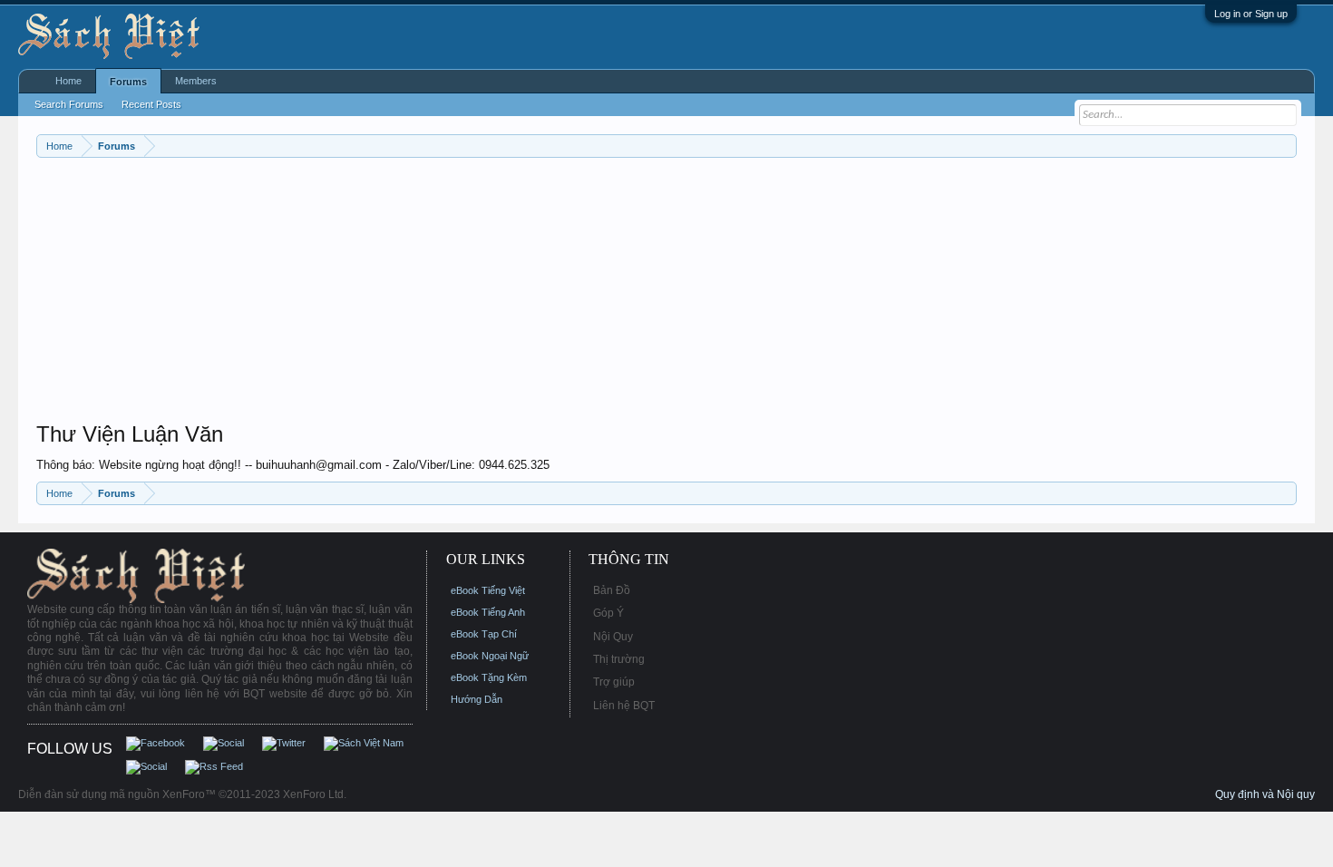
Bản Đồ (611, 590)
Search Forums (68, 104)
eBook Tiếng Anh (488, 612)
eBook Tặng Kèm (489, 677)
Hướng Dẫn (476, 699)
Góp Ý (608, 613)
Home (68, 80)
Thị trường (619, 659)
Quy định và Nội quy (1265, 794)
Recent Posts (151, 104)
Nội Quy (613, 636)
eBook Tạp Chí (484, 633)
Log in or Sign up (1251, 13)
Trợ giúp (614, 682)
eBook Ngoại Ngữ (490, 655)
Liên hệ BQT (624, 705)
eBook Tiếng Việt (488, 590)
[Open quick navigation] (1285, 145)
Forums (128, 81)
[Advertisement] (580, 294)
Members (196, 80)
